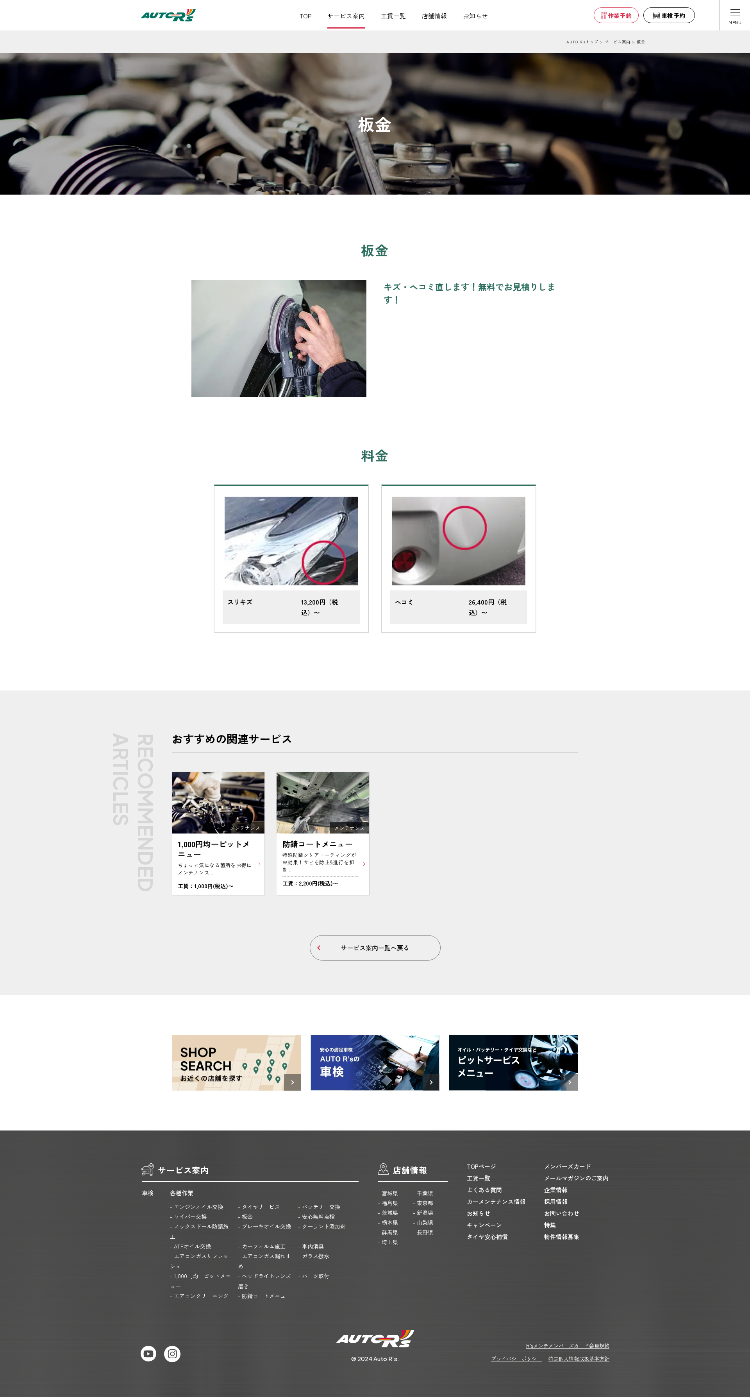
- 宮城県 (388, 1193)
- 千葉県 (423, 1193)
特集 (550, 1225)
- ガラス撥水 (313, 1256)
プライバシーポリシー (516, 1358)
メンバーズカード (567, 1166)
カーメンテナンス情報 (496, 1201)
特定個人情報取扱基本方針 (578, 1358)
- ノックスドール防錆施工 (199, 1231)
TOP (306, 15)
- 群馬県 (388, 1232)
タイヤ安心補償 (487, 1236)
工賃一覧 (393, 15)
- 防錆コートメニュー (264, 1296)
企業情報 (556, 1190)
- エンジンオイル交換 (196, 1207)
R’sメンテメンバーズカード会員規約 (567, 1345)
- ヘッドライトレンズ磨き (264, 1281)
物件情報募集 (561, 1236)
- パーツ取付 (313, 1276)
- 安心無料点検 (316, 1216)
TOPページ (481, 1166)
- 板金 (245, 1216)
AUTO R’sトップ (582, 42)
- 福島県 (388, 1203)
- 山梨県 (423, 1222)
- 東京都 (423, 1203)
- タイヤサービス (259, 1207)
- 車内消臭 (311, 1246)
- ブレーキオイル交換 (264, 1226)
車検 (148, 1193)
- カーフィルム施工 (262, 1246)
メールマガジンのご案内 (576, 1178)
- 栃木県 (388, 1222)
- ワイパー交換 (188, 1216)
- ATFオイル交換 (190, 1246)
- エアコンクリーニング (199, 1296)
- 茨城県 (388, 1212)
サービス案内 (346, 15)
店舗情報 (434, 15)
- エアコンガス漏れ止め (264, 1261)
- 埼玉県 (388, 1242)
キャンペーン (484, 1225)
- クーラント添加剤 (322, 1226)
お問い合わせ (561, 1213)
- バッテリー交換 (319, 1207)
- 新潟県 (423, 1212)
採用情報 (556, 1201)
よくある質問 (484, 1190)
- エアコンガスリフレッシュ (199, 1261)
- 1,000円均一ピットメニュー (200, 1281)
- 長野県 (423, 1232)
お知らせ (475, 15)
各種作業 (181, 1193)
